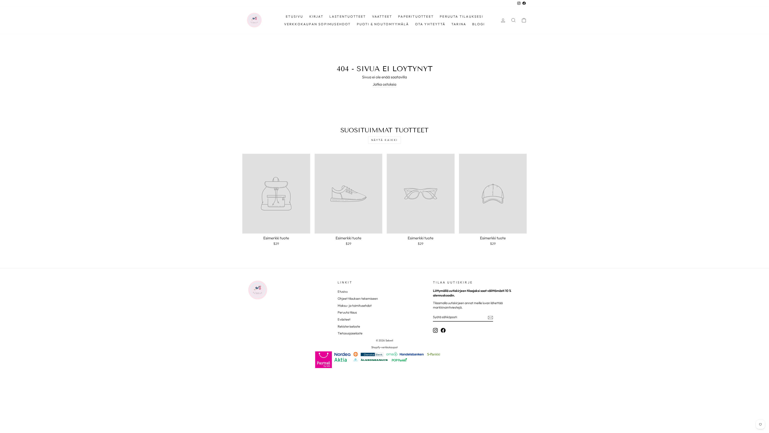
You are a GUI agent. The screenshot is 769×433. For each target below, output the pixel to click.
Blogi (478, 24)
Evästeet (344, 319)
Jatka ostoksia (384, 84)
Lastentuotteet (347, 16)
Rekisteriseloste (349, 326)
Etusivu (294, 16)
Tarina (458, 24)
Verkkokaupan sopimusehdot (317, 24)
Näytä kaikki (384, 140)
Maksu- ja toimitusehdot (355, 306)
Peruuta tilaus (347, 312)
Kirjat (316, 16)
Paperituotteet (416, 16)
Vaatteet (382, 16)
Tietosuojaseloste (350, 333)
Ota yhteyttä (430, 24)
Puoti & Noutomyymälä (383, 24)
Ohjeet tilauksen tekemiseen (358, 298)
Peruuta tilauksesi (461, 16)
